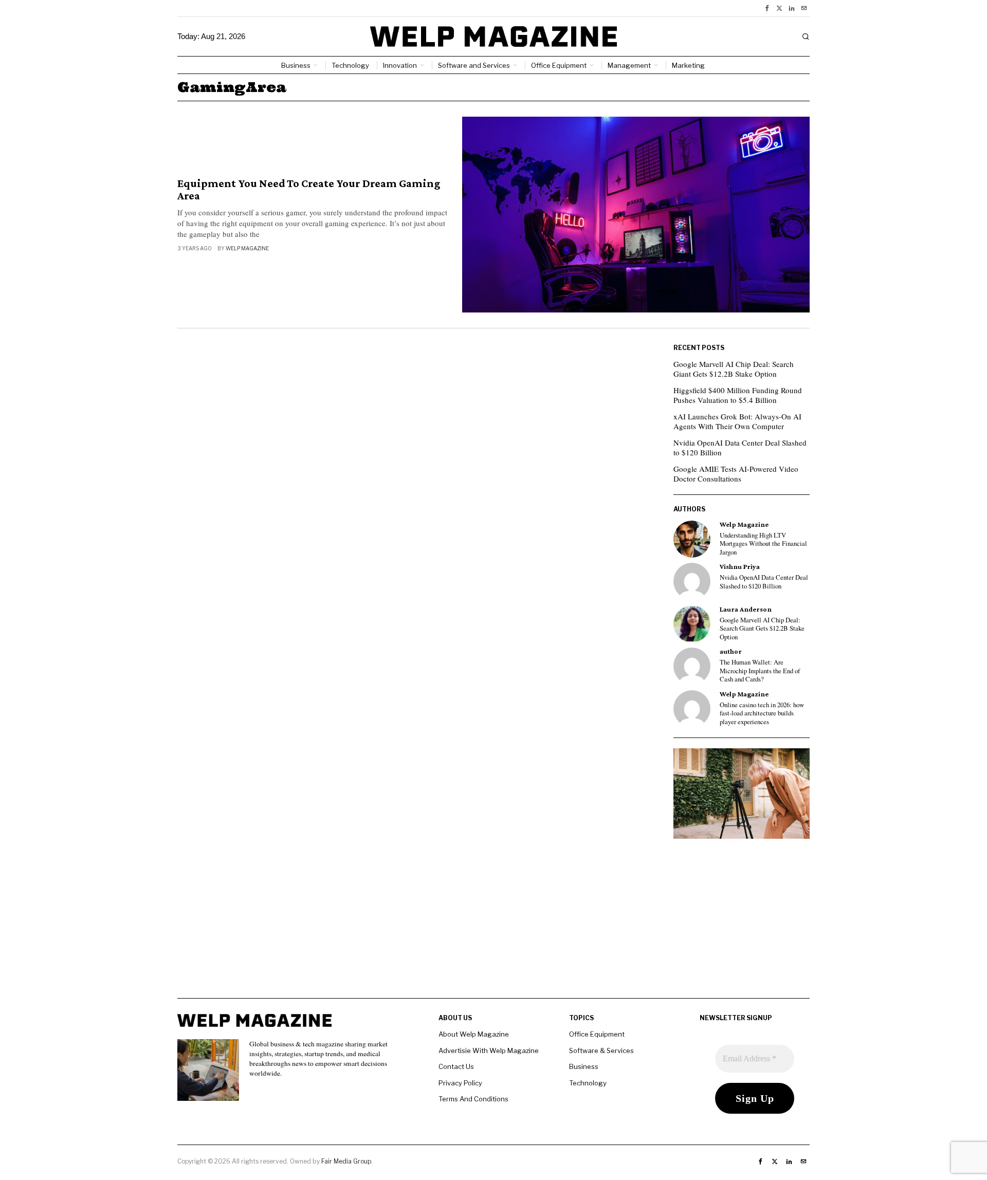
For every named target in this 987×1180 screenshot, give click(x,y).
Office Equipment (597, 1034)
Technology (588, 1083)
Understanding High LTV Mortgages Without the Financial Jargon (763, 544)
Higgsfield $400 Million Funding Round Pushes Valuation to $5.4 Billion (737, 395)
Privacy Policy (460, 1083)
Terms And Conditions (473, 1099)
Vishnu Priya (740, 566)
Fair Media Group (346, 1161)
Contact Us (456, 1066)
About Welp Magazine (473, 1034)
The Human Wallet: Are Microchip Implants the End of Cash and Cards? (760, 671)
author (731, 651)
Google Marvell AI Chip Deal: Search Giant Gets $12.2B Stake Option (733, 369)
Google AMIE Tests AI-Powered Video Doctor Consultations (735, 474)
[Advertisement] (493, 926)
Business (583, 1066)
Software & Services (601, 1050)
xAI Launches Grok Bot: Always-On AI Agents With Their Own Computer (737, 421)
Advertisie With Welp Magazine (488, 1050)
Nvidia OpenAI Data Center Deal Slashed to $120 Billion (740, 447)
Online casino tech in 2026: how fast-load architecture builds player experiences (762, 713)
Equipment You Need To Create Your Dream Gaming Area (309, 189)
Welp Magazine (247, 248)
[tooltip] (767, 8)
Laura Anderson (746, 609)
